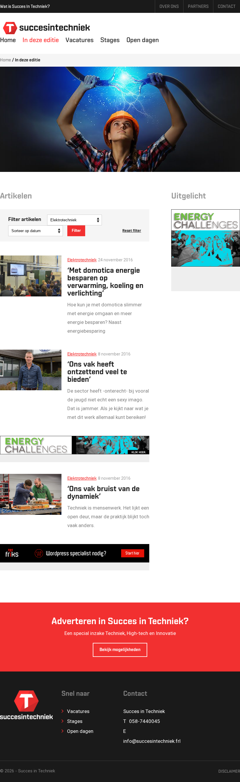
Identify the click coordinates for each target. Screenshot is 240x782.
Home (8, 40)
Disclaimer (229, 771)
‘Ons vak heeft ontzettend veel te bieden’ (97, 372)
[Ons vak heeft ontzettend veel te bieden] (30, 370)
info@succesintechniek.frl (152, 741)
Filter (76, 231)
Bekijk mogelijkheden (120, 650)
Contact (227, 7)
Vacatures (80, 40)
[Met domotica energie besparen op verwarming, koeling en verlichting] (30, 276)
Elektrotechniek (82, 260)
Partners (198, 7)
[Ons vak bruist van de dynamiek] (30, 494)
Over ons (169, 7)
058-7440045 (144, 721)
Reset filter (131, 231)
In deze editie (41, 40)
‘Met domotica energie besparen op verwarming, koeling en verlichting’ (105, 282)
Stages (110, 40)
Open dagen (142, 40)
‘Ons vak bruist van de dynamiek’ (103, 493)
